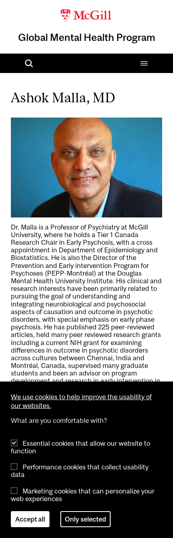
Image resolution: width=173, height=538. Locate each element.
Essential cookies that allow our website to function (80, 447)
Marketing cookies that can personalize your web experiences (82, 495)
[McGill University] (86, 14)
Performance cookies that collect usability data (79, 471)
